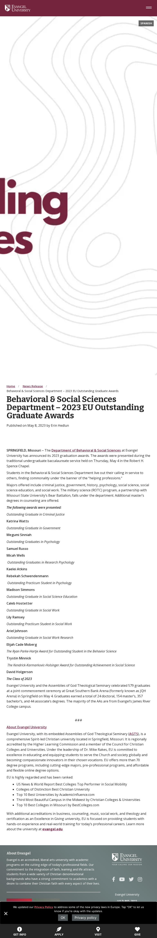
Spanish (146, 23)
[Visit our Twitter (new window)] (131, 879)
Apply (59, 934)
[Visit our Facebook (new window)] (113, 879)
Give (137, 934)
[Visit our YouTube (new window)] (122, 879)
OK (63, 918)
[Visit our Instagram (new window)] (140, 879)
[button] (5, 915)
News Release (33, 386)
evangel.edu (52, 829)
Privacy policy (85, 918)
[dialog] (78, 912)
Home (11, 386)
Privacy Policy (43, 907)
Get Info (19, 934)
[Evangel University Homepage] (17, 10)
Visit (98, 934)
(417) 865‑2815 (127, 901)
